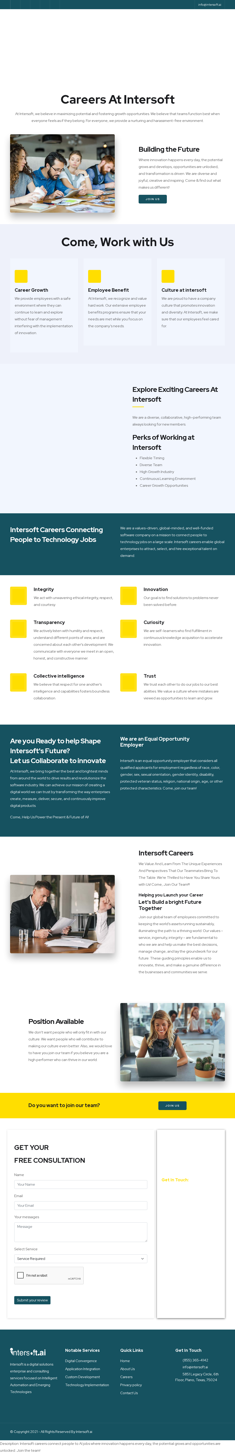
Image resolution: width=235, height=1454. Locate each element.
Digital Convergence (81, 1361)
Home (62, 18)
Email (18, 1195)
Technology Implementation (87, 1385)
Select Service (26, 1249)
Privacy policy (131, 1385)
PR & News (166, 18)
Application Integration (82, 1369)
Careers (126, 1377)
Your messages (26, 1217)
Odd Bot (139, 18)
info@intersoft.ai (209, 5)
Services (85, 18)
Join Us (152, 199)
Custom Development (82, 1377)
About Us (112, 18)
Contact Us (68, 38)
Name (19, 1174)
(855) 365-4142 (181, 1189)
